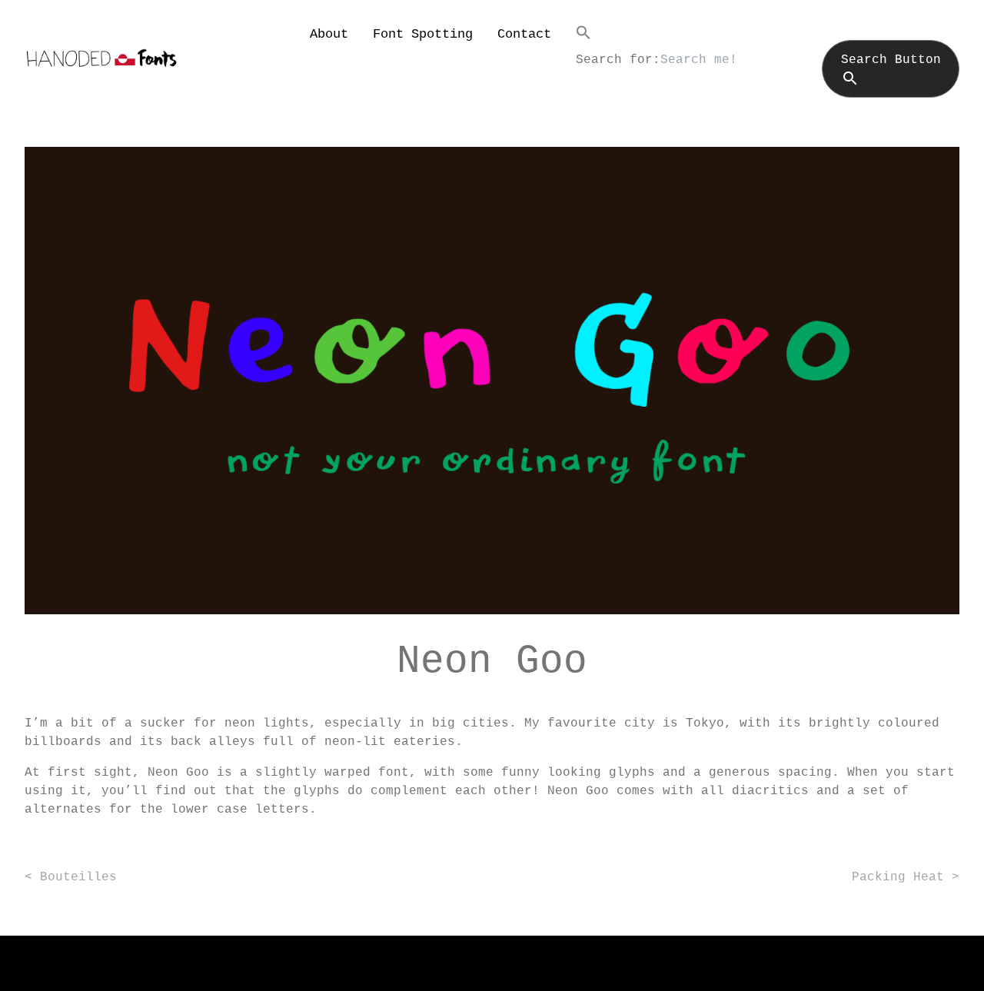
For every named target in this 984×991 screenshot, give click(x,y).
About (329, 34)
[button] (767, 32)
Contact (524, 34)
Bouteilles (78, 877)
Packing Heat (898, 877)
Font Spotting (423, 34)
